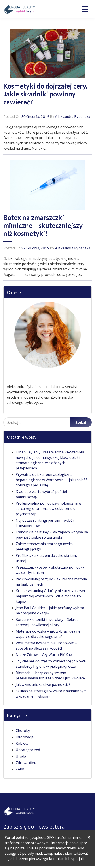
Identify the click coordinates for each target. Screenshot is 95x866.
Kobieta (22, 743)
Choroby (23, 730)
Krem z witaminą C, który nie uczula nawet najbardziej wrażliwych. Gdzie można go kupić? (50, 596)
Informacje (25, 737)
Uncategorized (28, 749)
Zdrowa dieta (26, 762)
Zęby (20, 769)
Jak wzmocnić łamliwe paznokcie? (43, 684)
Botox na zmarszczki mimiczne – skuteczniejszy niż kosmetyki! (43, 225)
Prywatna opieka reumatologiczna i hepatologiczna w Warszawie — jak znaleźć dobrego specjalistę (51, 480)
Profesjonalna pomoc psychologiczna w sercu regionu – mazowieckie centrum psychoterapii (48, 508)
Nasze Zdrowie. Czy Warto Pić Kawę (45, 654)
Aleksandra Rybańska (72, 116)
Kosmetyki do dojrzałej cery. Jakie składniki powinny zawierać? (45, 94)
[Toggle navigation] (85, 9)
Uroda (21, 756)
